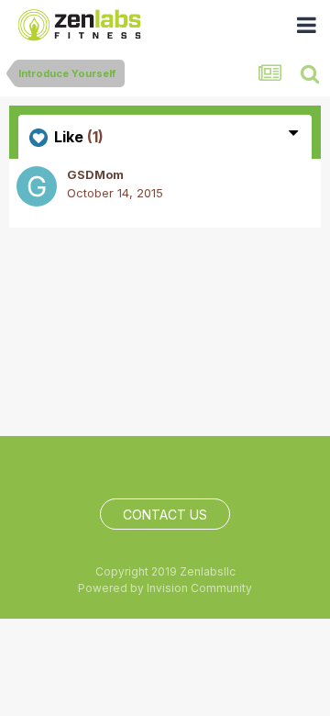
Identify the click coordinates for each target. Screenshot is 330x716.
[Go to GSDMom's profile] (36, 186)
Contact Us (165, 514)
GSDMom (95, 174)
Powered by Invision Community (165, 588)
